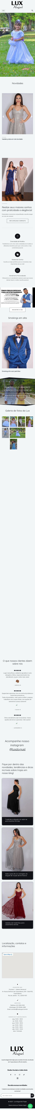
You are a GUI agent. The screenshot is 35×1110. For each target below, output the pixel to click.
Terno (8, 142)
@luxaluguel (17, 749)
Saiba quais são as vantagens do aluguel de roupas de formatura (16, 874)
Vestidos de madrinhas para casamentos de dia (14, 924)
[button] (2, 45)
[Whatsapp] (30, 1106)
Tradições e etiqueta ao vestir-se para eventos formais (16, 820)
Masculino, (4, 142)
